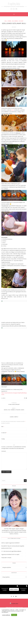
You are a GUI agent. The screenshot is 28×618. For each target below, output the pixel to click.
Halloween (15, 21)
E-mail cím (4, 432)
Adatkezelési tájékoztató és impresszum (14, 607)
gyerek (9, 21)
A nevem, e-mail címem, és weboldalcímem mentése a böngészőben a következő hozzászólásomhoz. (13, 447)
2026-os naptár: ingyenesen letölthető (10, 542)
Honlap (3, 439)
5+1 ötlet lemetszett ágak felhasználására (11, 551)
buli (6, 21)
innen (13, 110)
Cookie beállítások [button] (6, 615)
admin (4, 398)
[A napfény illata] (14, 603)
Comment (3, 451)
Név (2, 426)
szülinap (21, 21)
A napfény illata (14, 4)
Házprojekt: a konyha (6, 557)
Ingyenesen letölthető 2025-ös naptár (10, 554)
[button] (4, 589)
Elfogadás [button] (14, 614)
